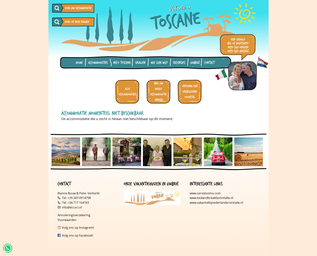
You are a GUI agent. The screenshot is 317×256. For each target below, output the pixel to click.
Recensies (179, 63)
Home (79, 63)
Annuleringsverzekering (74, 215)
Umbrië (195, 63)
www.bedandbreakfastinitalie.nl (212, 198)
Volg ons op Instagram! (78, 228)
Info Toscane (122, 63)
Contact (209, 63)
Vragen (140, 63)
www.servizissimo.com (205, 193)
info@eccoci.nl (72, 207)
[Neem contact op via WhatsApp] (7, 248)
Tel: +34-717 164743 (75, 203)
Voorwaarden (67, 220)
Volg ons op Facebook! (77, 235)
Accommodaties (98, 63)
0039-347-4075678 (238, 51)
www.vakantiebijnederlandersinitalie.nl (216, 203)
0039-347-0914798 (238, 47)
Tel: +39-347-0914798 (76, 198)
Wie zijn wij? (159, 63)
